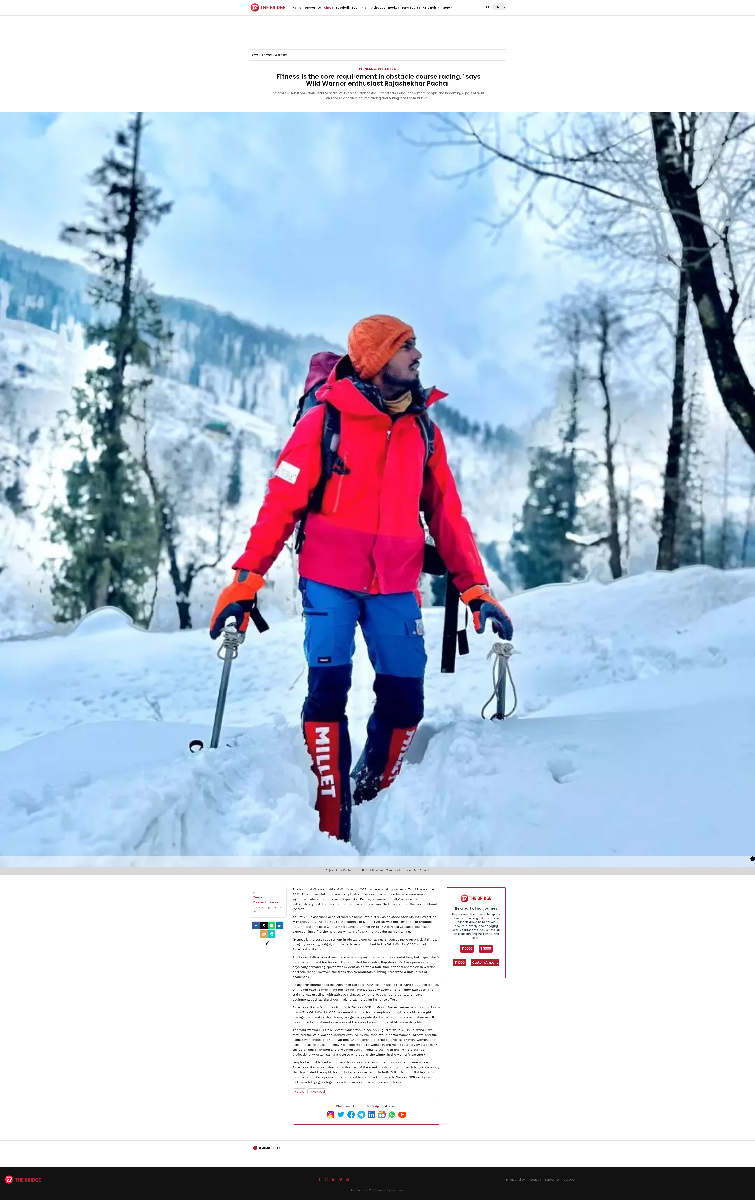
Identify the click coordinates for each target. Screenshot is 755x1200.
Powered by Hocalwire (390, 1190)
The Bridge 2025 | (363, 1190)
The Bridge (373, 1106)
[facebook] (256, 925)
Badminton (360, 8)
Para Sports (411, 8)
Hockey (393, 8)
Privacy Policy (515, 1180)
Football (342, 8)
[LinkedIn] (280, 925)
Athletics (378, 8)
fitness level (316, 1092)
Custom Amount (485, 962)
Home (297, 8)
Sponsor (486, 918)
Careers (568, 1180)
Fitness (299, 1092)
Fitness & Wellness (377, 68)
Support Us (312, 8)
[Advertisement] (377, 37)
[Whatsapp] (272, 925)
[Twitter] (264, 925)
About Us (535, 1180)
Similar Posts (269, 1148)
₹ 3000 (485, 948)
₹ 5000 (467, 948)
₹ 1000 (460, 962)
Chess (328, 8)
